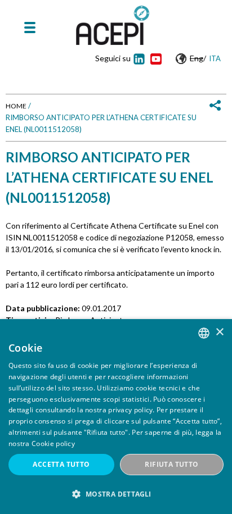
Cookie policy (53, 443)
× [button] (219, 332)
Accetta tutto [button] (61, 464)
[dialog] (116, 416)
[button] (116, 494)
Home (16, 106)
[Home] (112, 25)
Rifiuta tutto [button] (171, 464)
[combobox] (203, 333)
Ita (215, 58)
